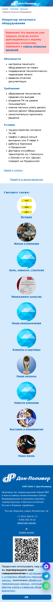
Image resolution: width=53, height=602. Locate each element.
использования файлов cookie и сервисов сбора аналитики (26, 587)
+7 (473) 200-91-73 (27, 516)
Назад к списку (13, 170)
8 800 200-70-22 (27, 520)
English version (26, 532)
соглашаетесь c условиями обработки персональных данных (25, 577)
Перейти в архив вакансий (26, 179)
